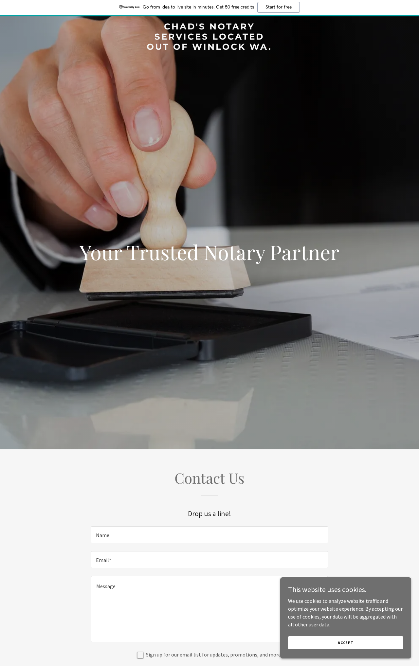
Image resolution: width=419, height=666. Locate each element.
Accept (346, 642)
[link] (209, 48)
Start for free (278, 7)
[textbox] (209, 534)
